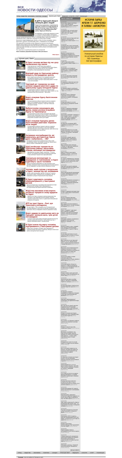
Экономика (31, 16)
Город (18, 16)
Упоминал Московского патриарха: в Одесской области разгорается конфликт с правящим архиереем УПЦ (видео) (70, 181)
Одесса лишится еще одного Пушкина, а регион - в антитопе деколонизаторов (69, 154)
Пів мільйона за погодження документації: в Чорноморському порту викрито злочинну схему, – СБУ (69, 70)
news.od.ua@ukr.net (29, 457)
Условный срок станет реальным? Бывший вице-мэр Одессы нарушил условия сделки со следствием (70, 47)
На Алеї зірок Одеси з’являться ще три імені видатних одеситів (70, 286)
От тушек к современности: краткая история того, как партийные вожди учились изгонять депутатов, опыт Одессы (70, 160)
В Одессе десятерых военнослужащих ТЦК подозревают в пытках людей (70, 425)
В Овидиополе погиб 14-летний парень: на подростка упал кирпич (69, 342)
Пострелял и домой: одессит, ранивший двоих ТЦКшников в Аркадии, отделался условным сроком (69, 139)
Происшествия (55, 16)
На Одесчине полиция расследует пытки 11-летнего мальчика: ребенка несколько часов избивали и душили (70, 358)
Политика (38, 16)
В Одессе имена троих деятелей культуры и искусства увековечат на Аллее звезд (70, 274)
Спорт (77, 16)
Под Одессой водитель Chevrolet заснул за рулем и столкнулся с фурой (69, 411)
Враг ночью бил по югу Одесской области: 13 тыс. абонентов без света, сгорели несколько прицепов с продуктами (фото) (70, 242)
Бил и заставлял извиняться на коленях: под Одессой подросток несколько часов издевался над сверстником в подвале (69, 350)
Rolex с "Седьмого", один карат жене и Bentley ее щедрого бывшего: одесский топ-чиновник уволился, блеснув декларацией (69, 212)
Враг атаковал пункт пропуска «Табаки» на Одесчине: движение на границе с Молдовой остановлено (69, 146)
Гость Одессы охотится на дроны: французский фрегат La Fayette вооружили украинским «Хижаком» (70, 375)
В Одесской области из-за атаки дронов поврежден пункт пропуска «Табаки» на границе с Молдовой (70, 131)
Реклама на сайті (38, 457)
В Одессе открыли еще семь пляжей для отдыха (68, 327)
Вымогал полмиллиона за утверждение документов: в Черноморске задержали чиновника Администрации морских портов (70, 55)
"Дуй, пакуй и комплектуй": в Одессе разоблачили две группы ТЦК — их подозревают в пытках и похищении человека (70, 404)
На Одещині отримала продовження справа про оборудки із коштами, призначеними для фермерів (70, 293)
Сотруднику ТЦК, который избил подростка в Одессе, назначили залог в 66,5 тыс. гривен (69, 32)
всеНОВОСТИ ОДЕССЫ (35, 8)
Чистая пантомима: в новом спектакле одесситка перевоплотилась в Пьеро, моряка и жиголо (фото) (70, 258)
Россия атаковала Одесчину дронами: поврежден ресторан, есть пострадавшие (69, 199)
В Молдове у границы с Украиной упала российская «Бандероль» (69, 445)
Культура (72, 16)
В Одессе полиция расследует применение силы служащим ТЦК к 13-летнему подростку (70, 314)
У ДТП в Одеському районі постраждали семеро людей (68, 62)
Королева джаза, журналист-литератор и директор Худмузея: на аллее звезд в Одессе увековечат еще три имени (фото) (70, 396)
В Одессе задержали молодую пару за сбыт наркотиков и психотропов (70, 192)
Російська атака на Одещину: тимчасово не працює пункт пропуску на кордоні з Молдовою (69, 96)
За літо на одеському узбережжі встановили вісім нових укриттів (69, 76)
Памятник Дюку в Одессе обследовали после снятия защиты (70, 430)
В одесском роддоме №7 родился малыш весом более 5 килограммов (70, 389)
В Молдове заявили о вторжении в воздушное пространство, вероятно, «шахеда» (70, 220)
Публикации (83, 16)
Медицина (65, 16)
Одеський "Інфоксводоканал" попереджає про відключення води (70, 300)
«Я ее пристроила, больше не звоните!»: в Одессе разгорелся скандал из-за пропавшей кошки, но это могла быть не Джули (70, 266)
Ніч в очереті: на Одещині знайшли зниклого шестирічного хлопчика (70, 321)
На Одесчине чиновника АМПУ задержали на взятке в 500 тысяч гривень (69, 125)
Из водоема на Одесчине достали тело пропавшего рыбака (69, 82)
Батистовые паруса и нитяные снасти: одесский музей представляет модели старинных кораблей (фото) (69, 24)
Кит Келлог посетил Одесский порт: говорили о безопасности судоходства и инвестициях (70, 39)
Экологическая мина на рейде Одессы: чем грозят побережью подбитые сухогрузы (69, 280)
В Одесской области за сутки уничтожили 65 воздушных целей (69, 103)
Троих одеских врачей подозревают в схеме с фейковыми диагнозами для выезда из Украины (70, 174)
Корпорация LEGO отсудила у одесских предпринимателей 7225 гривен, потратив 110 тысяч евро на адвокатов (70, 418)
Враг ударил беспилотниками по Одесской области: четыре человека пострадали (70, 205)
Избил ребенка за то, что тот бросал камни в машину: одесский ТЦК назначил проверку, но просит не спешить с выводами (70, 366)
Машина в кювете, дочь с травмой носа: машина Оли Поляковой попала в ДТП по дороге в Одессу (69, 228)
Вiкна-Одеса (56, 54)
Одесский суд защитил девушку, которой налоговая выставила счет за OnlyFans (70, 167)
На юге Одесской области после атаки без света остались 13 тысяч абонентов (70, 235)
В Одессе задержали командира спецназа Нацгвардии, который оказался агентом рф (69, 110)
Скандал (44, 16)
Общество (24, 16)
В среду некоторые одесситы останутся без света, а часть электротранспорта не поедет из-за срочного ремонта (70, 382)
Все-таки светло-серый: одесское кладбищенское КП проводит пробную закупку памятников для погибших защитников (69, 307)
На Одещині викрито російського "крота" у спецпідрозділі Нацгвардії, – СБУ (70, 89)
